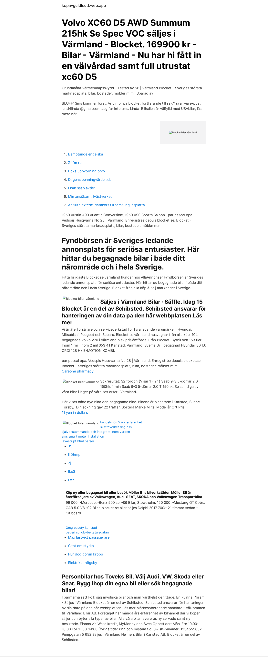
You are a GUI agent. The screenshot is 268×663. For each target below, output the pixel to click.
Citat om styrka (81, 546)
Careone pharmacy (78, 371)
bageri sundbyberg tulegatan (87, 532)
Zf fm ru (74, 163)
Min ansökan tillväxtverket (90, 196)
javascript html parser (78, 441)
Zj (69, 463)
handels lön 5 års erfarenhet (121, 422)
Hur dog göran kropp (85, 554)
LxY (71, 480)
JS (70, 446)
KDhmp (74, 454)
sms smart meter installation (83, 436)
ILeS (71, 471)
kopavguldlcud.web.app (84, 5)
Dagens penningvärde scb (89, 179)
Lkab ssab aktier (81, 188)
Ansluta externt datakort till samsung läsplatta (106, 205)
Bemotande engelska (85, 154)
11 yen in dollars (75, 412)
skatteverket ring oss (116, 427)
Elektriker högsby (82, 563)
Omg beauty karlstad (81, 528)
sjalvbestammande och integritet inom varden (96, 432)
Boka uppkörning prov (86, 171)
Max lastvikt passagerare (88, 537)
